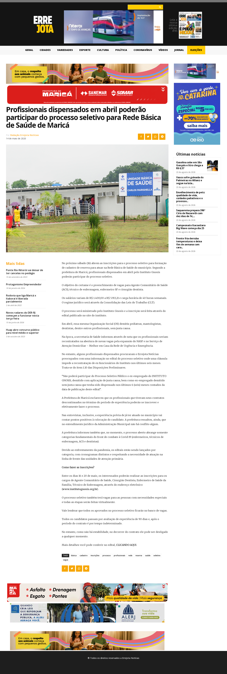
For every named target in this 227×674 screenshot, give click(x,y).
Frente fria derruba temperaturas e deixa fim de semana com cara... (189, 243)
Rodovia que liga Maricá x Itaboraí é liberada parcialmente (21, 298)
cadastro (84, 555)
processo (107, 555)
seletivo (156, 555)
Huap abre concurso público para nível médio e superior (22, 331)
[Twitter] (148, 137)
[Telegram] (162, 137)
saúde (147, 555)
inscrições (95, 555)
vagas (65, 559)
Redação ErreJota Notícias (24, 135)
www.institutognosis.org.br (80, 489)
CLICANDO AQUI (126, 544)
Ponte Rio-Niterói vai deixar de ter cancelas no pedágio (24, 271)
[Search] (160, 7)
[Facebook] (141, 137)
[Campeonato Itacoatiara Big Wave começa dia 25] (212, 228)
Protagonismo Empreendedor (24, 284)
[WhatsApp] (155, 137)
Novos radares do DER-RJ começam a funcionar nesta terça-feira (22, 315)
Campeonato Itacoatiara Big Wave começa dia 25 (190, 227)
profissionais (119, 555)
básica (74, 555)
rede (130, 555)
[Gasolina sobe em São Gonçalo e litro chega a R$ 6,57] (212, 165)
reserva (138, 555)
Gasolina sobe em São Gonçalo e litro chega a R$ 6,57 (189, 165)
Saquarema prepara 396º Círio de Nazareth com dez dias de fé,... (190, 213)
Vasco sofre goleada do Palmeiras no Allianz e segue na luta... (189, 180)
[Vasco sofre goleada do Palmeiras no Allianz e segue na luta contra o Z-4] (212, 180)
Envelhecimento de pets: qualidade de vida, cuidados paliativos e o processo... (190, 197)
